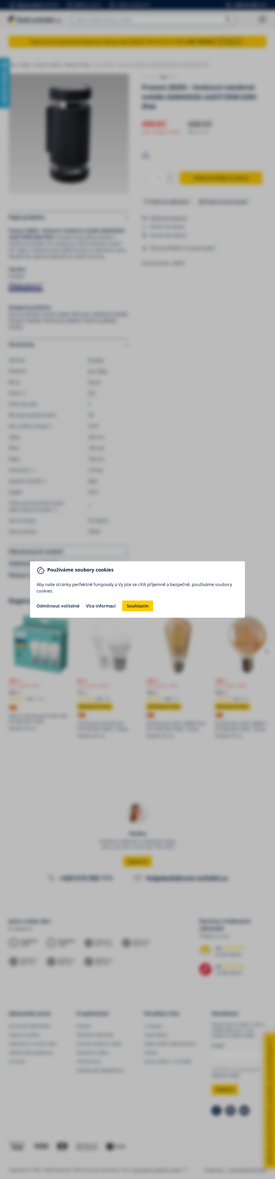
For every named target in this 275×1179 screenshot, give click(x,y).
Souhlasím (138, 606)
